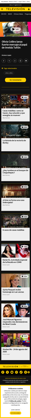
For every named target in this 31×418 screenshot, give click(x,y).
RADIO (10, 14)
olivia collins (9, 73)
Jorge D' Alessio (22, 1)
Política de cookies (15, 401)
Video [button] (17, 29)
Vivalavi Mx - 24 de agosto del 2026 (15, 350)
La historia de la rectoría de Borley (14, 141)
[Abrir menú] (2, 9)
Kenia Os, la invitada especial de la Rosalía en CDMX (15, 261)
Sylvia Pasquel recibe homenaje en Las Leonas (13, 290)
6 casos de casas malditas (13, 230)
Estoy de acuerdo (15, 413)
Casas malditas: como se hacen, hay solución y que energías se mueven (14, 113)
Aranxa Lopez (6, 55)
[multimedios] (15, 5)
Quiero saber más (15, 409)
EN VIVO (3, 14)
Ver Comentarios (15, 80)
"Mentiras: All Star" (13, 1)
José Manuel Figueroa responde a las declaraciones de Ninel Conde (15, 321)
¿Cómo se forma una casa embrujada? (13, 201)
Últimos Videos (18, 14)
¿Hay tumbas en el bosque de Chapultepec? (15, 171)
